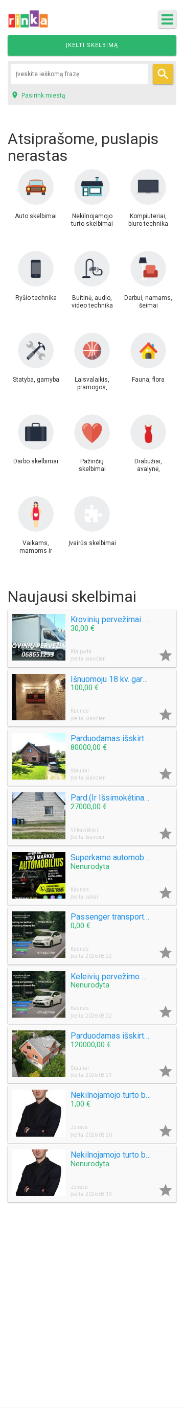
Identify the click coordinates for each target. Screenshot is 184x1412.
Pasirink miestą (38, 95)
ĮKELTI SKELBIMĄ (92, 45)
